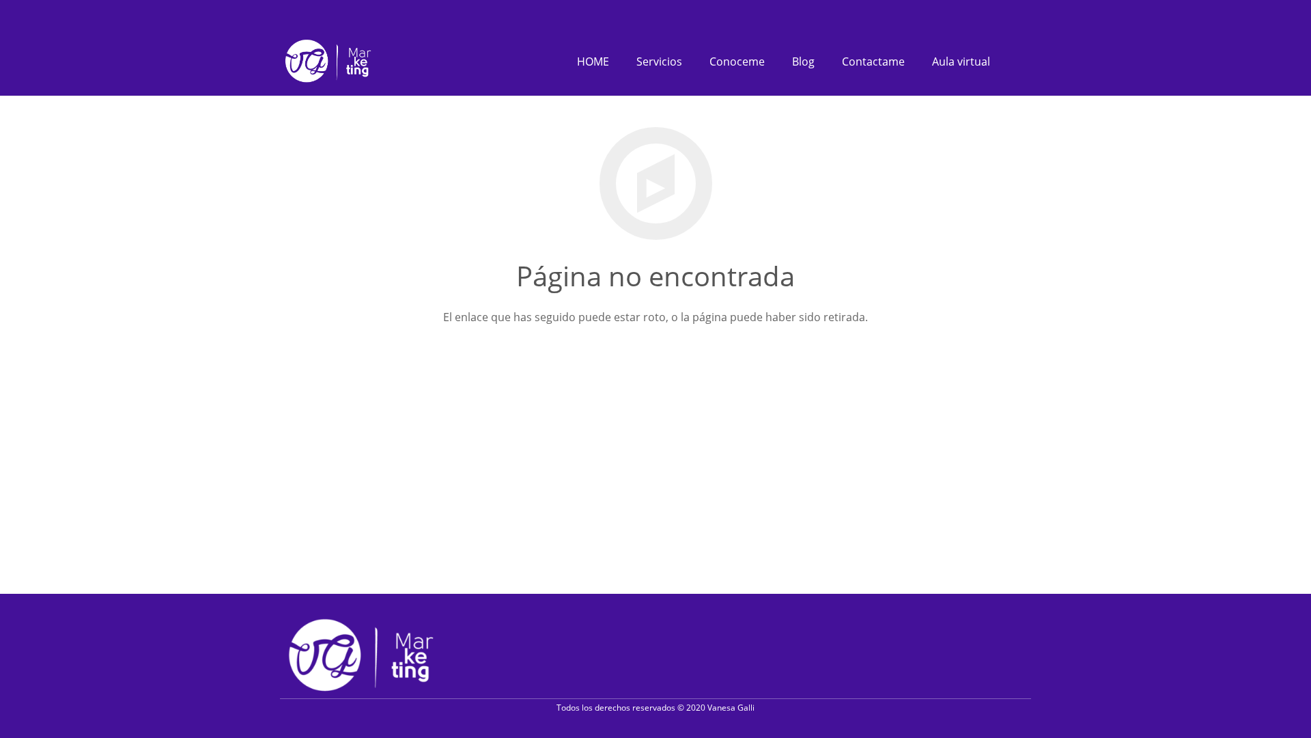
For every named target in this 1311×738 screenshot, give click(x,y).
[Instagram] (1007, 14)
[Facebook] (987, 13)
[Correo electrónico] (1027, 653)
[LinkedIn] (1027, 13)
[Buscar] (1017, 61)
